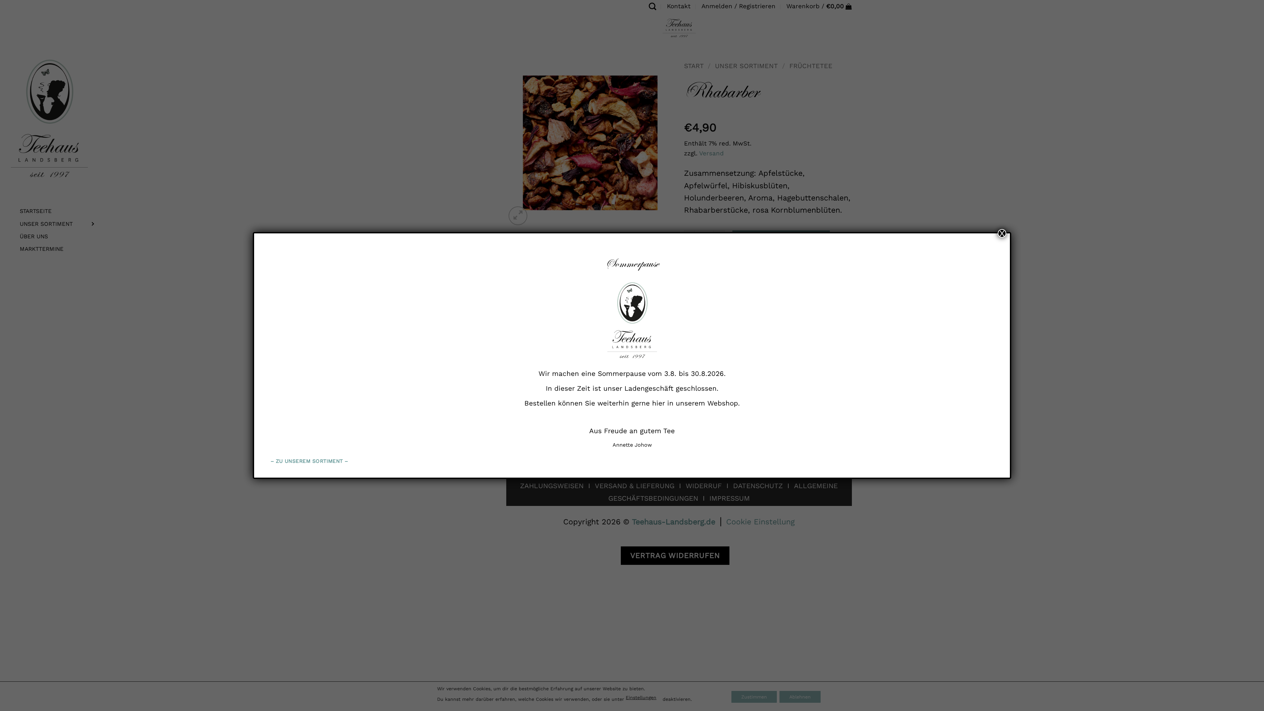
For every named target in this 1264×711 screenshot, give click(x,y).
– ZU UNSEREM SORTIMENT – (309, 461)
